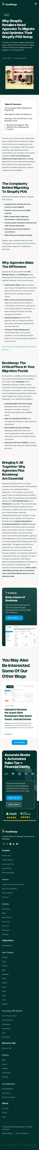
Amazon (4, 957)
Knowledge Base (7, 1089)
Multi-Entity (6, 922)
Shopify (4, 983)
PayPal (4, 978)
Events (4, 1064)
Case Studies (6, 1073)
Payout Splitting (7, 893)
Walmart (5, 1004)
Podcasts (5, 1077)
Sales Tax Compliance (9, 889)
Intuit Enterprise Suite (9, 1016)
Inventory (5, 897)
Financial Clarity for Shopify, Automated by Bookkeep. (18, 837)
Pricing (4, 1113)
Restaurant (5, 930)
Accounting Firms (8, 864)
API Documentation (8, 1097)
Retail (4, 913)
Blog (3, 1060)
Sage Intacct (6, 1028)
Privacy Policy (7, 1133)
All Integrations (7, 945)
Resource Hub (7, 1048)
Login (4, 1117)
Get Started (6, 1093)
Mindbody (5, 974)
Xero (3, 1033)
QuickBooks (6, 1024)
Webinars (5, 1068)
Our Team (5, 1108)
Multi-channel (6, 917)
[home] (9, 4)
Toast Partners (7, 868)
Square (4, 987)
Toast (4, 995)
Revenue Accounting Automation (13, 884)
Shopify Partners (7, 860)
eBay (3, 970)
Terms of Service (22, 1133)
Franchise (5, 926)
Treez (4, 1000)
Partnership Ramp (8, 872)
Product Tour (6, 856)
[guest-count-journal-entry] (19, 709)
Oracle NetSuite (7, 1020)
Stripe (4, 991)
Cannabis (5, 934)
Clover (4, 961)
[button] (35, 4)
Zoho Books (6, 1037)
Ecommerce (6, 909)
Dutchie (4, 966)
